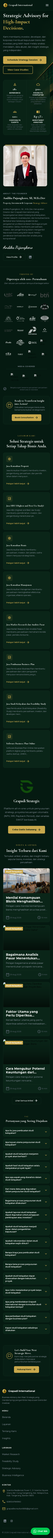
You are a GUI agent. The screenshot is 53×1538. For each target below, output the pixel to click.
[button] (26, 1132)
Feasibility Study (10, 1461)
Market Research (11, 1454)
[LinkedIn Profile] (30, 257)
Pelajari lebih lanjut (18, 483)
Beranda (6, 1417)
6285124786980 (14, 1502)
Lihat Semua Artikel (26, 1100)
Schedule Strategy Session (24, 60)
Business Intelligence (13, 1475)
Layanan (6, 1424)
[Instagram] (12, 1521)
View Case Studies (18, 69)
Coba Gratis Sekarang (26, 829)
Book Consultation (26, 417)
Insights (6, 1438)
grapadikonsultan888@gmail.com (22, 1509)
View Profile (14, 257)
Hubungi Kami (26, 1369)
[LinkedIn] (5, 1521)
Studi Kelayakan (14, 872)
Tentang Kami (9, 1431)
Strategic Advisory (11, 1468)
